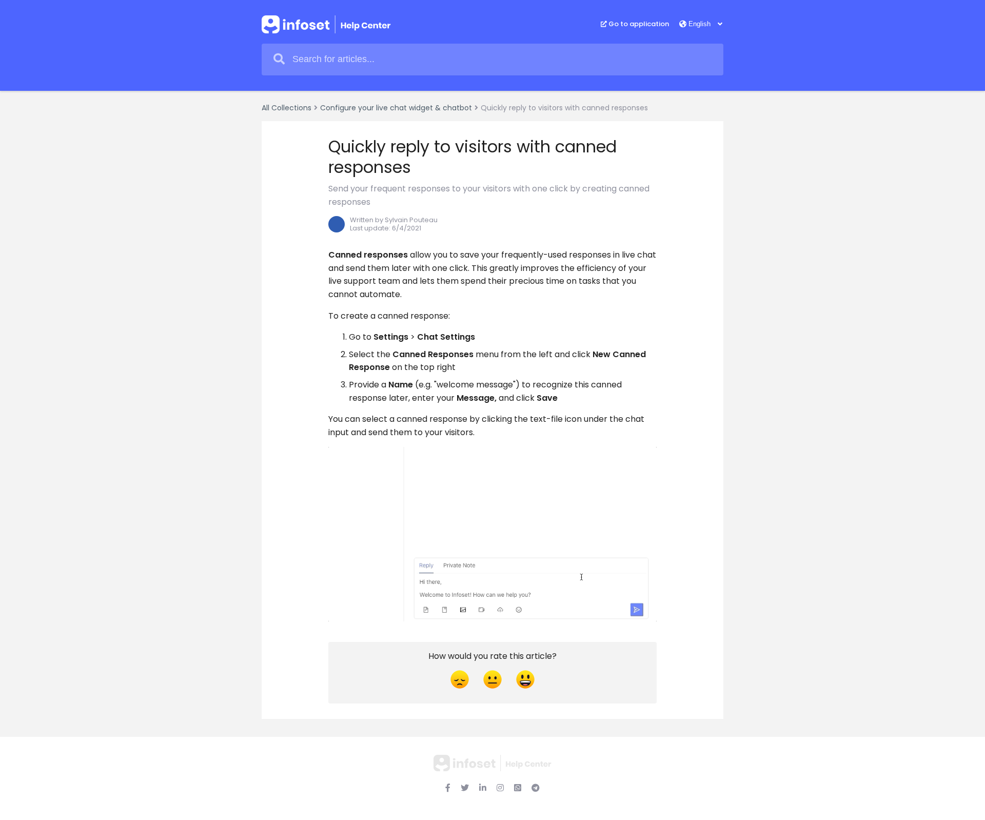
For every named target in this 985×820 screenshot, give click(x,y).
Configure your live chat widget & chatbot (396, 108)
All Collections (286, 108)
